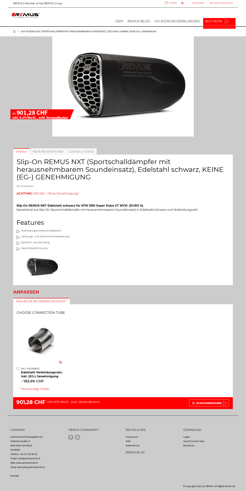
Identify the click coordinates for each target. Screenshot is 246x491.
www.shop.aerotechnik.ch (31, 467)
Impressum (132, 436)
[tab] (21, 151)
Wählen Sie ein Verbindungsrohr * (41, 301)
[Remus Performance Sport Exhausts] (25, 15)
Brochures (188, 445)
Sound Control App (193, 441)
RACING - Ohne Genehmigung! (48, 193)
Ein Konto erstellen (221, 3)
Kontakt (14, 475)
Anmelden (198, 3)
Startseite (14, 31)
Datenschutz (132, 445)
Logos (186, 436)
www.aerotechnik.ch (27, 462)
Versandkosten (57, 117)
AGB (128, 441)
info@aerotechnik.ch (29, 458)
